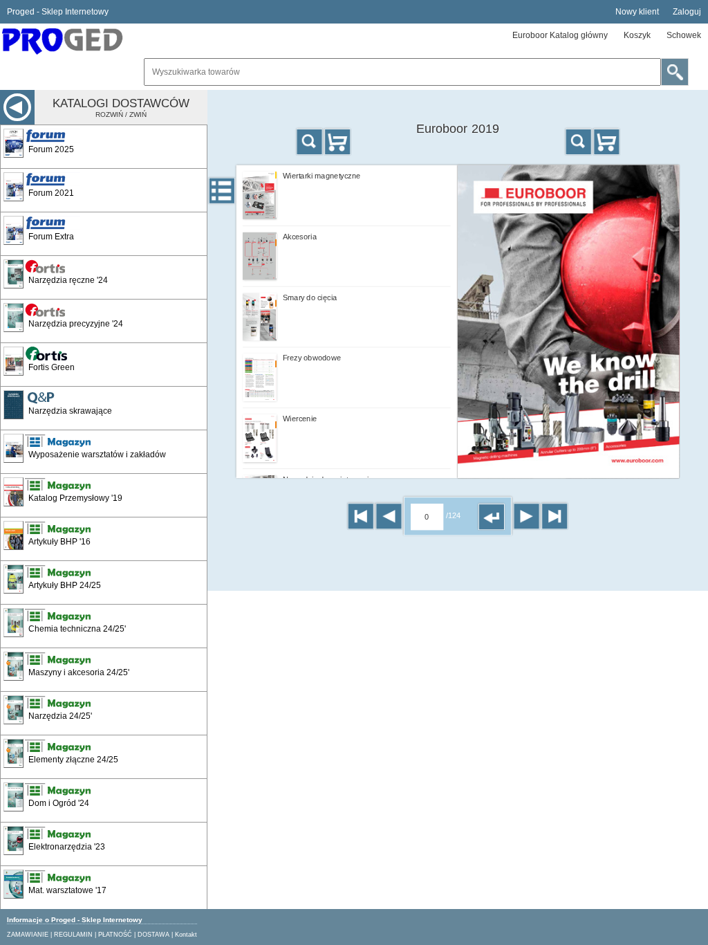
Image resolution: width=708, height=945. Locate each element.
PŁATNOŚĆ (115, 934)
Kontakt (186, 934)
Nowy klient (637, 12)
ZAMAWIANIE (27, 934)
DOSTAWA (153, 934)
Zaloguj (687, 12)
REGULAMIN (73, 934)
